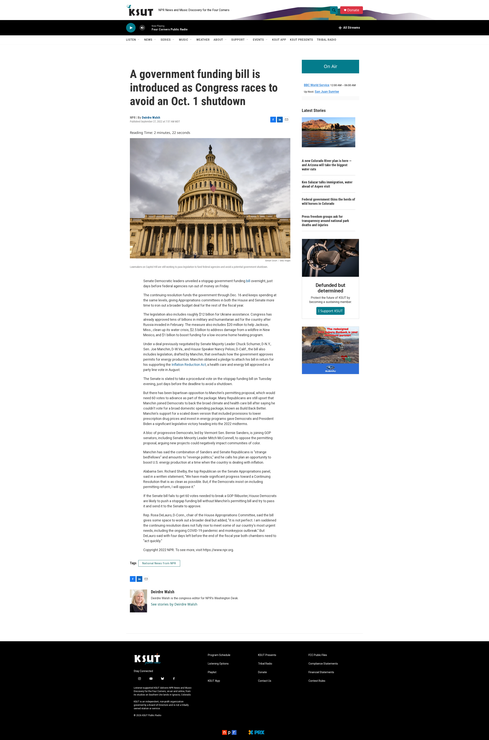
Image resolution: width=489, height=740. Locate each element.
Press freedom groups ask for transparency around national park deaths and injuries (325, 221)
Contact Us (264, 680)
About (218, 39)
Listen (131, 39)
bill (248, 281)
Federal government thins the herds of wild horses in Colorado (328, 201)
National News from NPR (159, 563)
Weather (203, 39)
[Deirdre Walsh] (138, 600)
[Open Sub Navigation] (138, 39)
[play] (131, 28)
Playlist (212, 672)
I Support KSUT (330, 310)
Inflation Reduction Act (189, 365)
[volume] (142, 27)
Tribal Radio (326, 39)
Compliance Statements (323, 663)
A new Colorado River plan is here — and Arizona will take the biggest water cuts (326, 165)
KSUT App (279, 39)
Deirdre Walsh (151, 117)
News (148, 39)
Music (183, 39)
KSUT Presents (301, 39)
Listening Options (218, 663)
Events (258, 39)
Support (238, 39)
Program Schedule (219, 655)
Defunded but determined (331, 288)
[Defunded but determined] (330, 258)
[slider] (148, 28)
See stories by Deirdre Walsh (174, 604)
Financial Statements (321, 672)
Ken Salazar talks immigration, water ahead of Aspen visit (327, 184)
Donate (353, 10)
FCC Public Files (317, 655)
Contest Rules (316, 680)
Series (166, 39)
